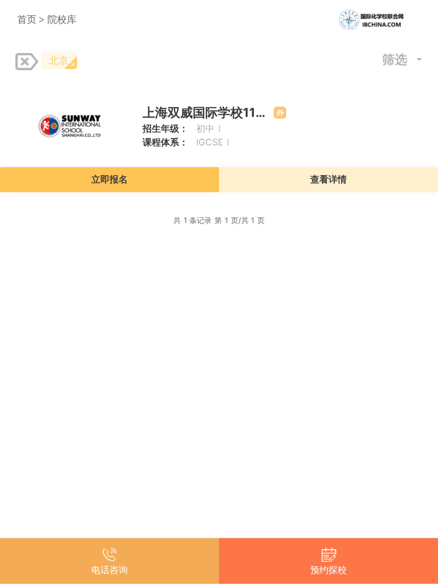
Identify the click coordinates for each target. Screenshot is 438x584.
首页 (26, 19)
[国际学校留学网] (379, 20)
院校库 (61, 19)
